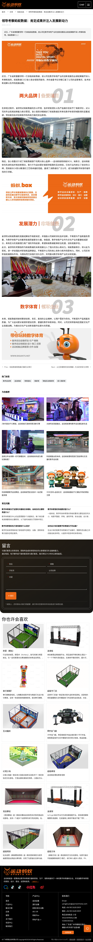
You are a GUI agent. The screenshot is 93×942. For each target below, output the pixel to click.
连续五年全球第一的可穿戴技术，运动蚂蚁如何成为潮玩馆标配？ (24, 445)
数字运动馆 (7, 381)
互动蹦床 (23, 722)
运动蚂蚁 (18, 381)
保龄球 (37, 381)
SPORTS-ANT (11, 4)
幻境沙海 (23, 762)
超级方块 (67, 842)
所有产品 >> (36, 919)
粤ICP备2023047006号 (59, 939)
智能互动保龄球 (48, 381)
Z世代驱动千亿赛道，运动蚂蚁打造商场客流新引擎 (24, 411)
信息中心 (9, 922)
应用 (7, 911)
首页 (3, 12)
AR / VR (35, 911)
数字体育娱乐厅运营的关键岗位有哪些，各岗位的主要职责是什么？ (23, 515)
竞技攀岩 (23, 802)
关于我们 (9, 919)
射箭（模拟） (23, 642)
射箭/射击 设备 (38, 908)
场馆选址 (28, 381)
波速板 (67, 642)
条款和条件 (80, 939)
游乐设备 (35, 904)
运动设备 (35, 901)
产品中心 (9, 904)
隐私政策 (72, 939)
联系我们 (9, 926)
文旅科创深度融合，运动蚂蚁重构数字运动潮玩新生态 (68, 411)
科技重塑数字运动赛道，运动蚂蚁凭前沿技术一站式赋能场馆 (24, 481)
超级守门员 (67, 682)
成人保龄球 (61, 381)
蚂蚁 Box (35, 915)
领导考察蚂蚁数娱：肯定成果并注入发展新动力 (46, 12)
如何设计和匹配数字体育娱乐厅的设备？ (69, 530)
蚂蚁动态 (20, 12)
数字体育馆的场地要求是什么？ (69, 515)
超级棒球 (67, 762)
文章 (11, 12)
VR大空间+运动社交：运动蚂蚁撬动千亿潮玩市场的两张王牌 (68, 481)
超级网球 (23, 842)
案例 (7, 915)
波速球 (67, 802)
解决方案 (9, 908)
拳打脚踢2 (23, 682)
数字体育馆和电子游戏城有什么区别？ (23, 530)
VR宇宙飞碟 (67, 722)
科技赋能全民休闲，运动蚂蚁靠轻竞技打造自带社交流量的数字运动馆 (68, 445)
